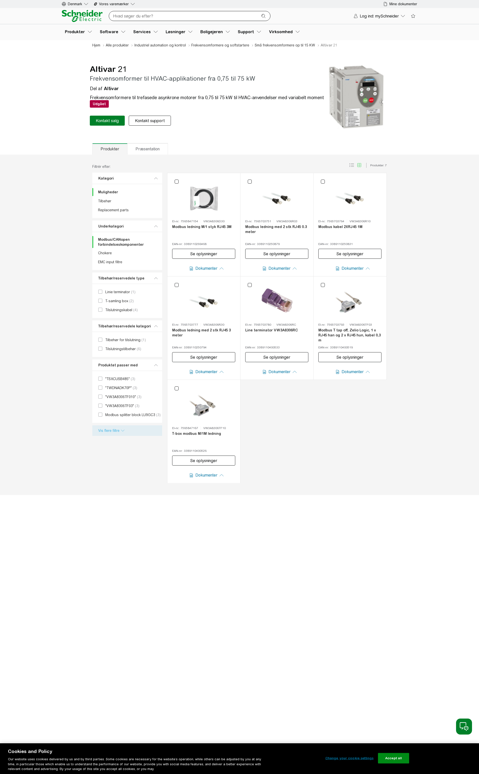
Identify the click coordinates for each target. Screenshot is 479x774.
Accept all (393, 758)
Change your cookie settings (349, 758)
